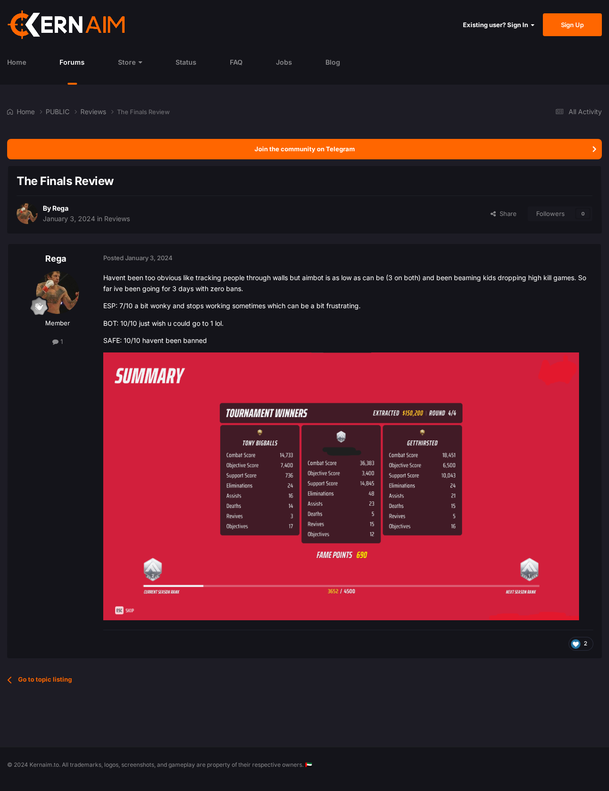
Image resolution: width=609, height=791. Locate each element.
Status (186, 62)
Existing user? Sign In (497, 25)
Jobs (284, 62)
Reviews (117, 219)
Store (127, 62)
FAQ (236, 62)
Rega (60, 208)
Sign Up (572, 25)
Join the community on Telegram (305, 149)
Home (16, 62)
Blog (332, 62)
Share (506, 213)
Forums (72, 62)
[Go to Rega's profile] (27, 213)
